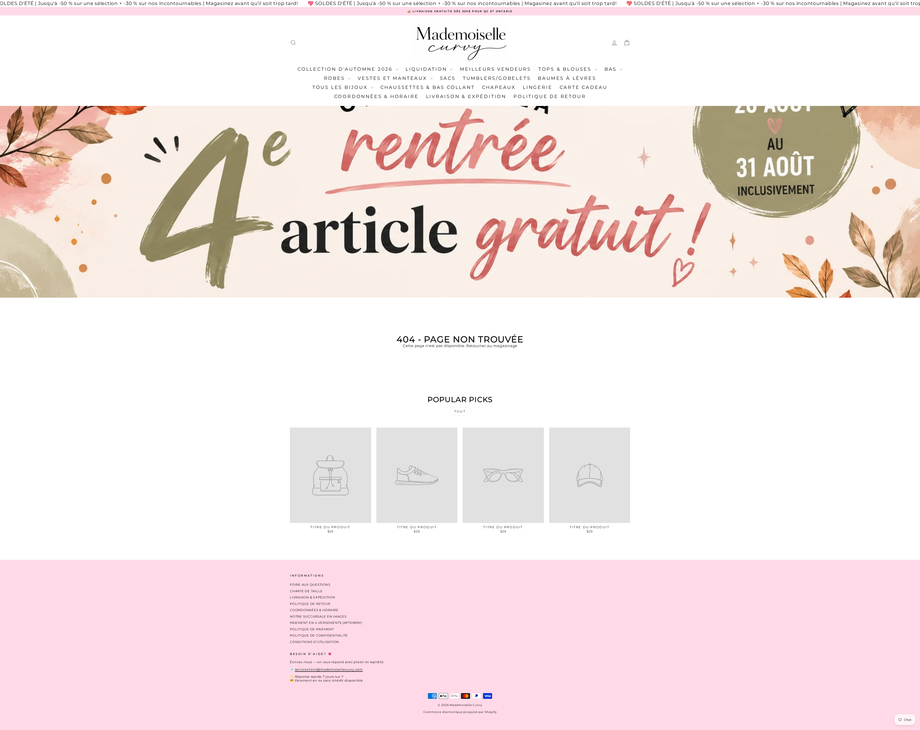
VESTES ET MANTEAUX (393, 78)
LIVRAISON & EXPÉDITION (466, 96)
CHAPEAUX (499, 87)
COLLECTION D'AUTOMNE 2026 (346, 69)
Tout (460, 411)
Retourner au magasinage (491, 345)
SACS (448, 78)
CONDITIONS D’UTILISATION (314, 642)
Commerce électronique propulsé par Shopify (460, 712)
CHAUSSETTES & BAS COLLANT (427, 87)
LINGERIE (537, 87)
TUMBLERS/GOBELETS (497, 78)
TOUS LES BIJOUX (341, 87)
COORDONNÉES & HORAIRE (376, 96)
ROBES (335, 78)
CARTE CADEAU (584, 87)
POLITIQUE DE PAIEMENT (312, 629)
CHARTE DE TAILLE (306, 591)
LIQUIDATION (427, 69)
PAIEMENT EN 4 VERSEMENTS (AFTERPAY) (326, 623)
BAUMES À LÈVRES (567, 78)
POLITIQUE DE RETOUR (549, 96)
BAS (611, 69)
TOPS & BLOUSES (566, 69)
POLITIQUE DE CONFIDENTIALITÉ (319, 635)
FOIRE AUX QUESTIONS (310, 584)
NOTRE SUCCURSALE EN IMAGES (318, 616)
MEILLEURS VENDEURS (495, 69)
